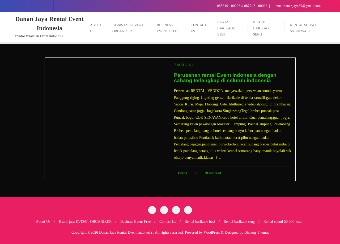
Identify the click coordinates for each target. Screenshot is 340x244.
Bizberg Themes (256, 232)
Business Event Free (135, 222)
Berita (182, 173)
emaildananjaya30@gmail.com (298, 6)
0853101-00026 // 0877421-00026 (242, 6)
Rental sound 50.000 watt (283, 222)
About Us (43, 222)
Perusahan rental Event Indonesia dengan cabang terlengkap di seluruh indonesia (225, 77)
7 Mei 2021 (184, 65)
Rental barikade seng (239, 222)
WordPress (212, 232)
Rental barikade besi (200, 222)
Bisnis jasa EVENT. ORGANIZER (85, 222)
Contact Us (167, 222)
